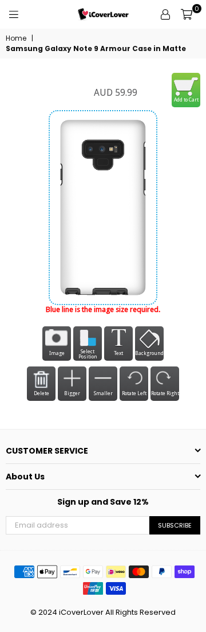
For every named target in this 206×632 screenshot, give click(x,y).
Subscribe (175, 525)
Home (16, 38)
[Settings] (165, 14)
